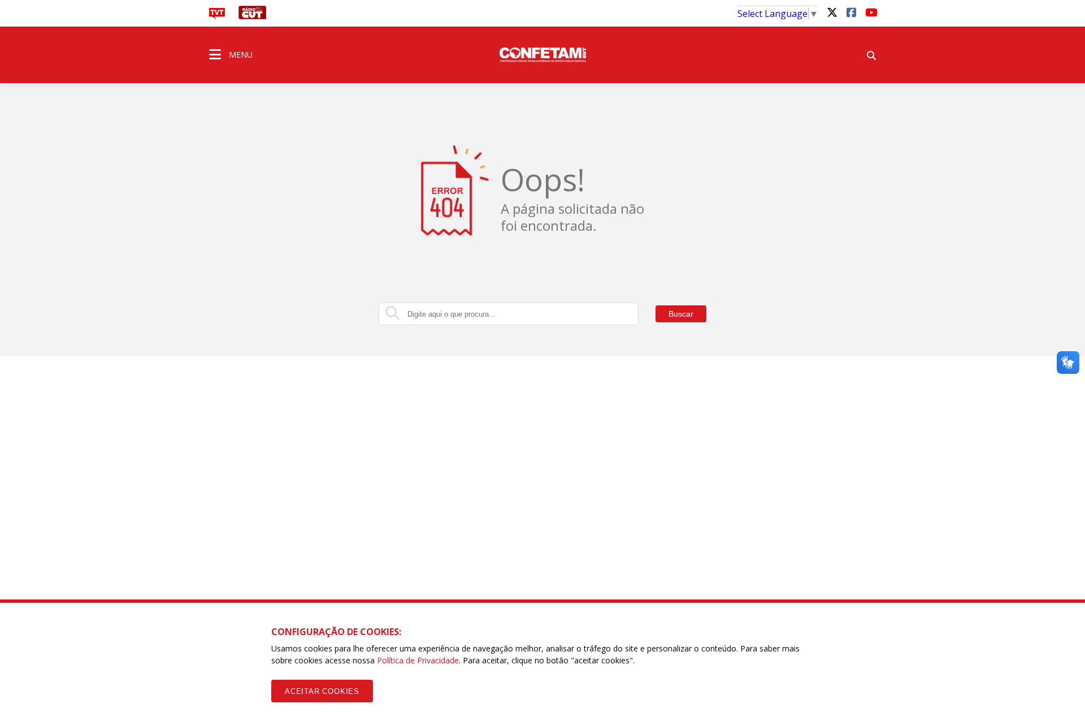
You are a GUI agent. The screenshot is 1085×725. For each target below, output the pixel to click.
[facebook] (851, 12)
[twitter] (831, 12)
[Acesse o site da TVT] (217, 16)
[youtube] (870, 12)
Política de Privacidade (418, 660)
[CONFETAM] (542, 54)
